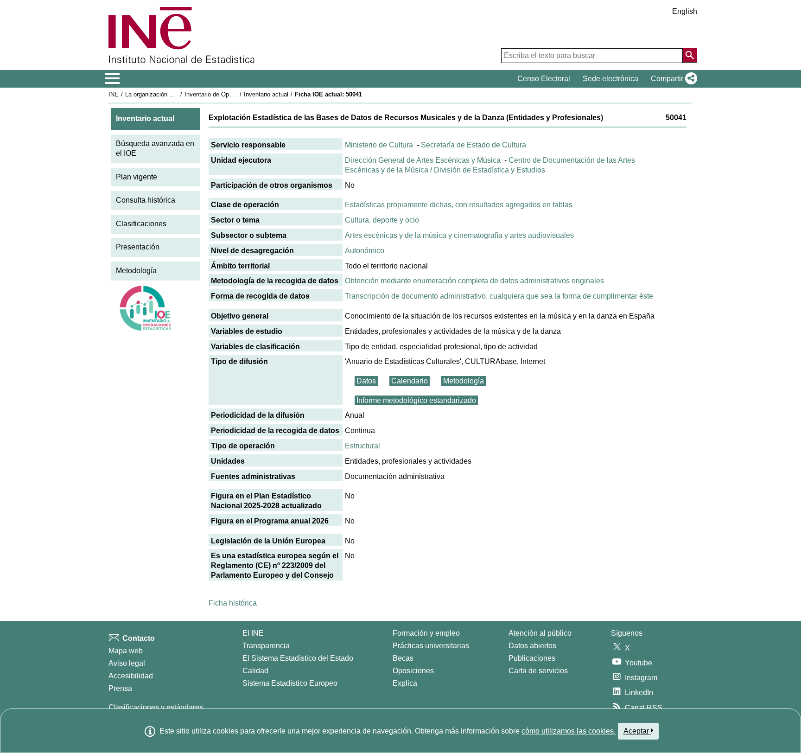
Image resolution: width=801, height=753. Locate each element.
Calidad (255, 671)
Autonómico (364, 251)
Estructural (362, 446)
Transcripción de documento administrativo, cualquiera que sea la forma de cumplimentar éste (499, 296)
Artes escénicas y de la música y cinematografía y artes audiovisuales (459, 235)
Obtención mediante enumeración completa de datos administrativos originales (474, 281)
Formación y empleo (426, 633)
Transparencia (266, 646)
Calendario (409, 381)
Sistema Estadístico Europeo (289, 683)
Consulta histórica (145, 200)
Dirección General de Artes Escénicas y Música (423, 160)
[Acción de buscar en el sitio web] (689, 55)
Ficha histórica (233, 603)
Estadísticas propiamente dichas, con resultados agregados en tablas (458, 205)
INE (113, 94)
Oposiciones (413, 671)
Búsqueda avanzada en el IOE (155, 148)
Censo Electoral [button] (543, 79)
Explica (405, 683)
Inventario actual (266, 94)
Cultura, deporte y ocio (382, 220)
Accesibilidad (130, 676)
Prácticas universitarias (431, 646)
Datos (366, 381)
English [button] (684, 11)
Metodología (136, 270)
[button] (672, 78)
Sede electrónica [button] (610, 79)
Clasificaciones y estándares (155, 707)
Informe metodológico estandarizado (416, 400)
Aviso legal (126, 663)
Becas (403, 658)
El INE (253, 633)
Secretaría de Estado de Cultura (473, 145)
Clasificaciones (141, 224)
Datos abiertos (532, 646)
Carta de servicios (538, 671)
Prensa (120, 688)
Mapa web (125, 651)
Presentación (137, 247)
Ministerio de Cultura (379, 145)
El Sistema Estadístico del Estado (297, 658)
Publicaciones (532, 658)
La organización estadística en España (177, 94)
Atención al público (540, 633)
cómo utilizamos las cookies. (568, 731)
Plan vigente (136, 177)
